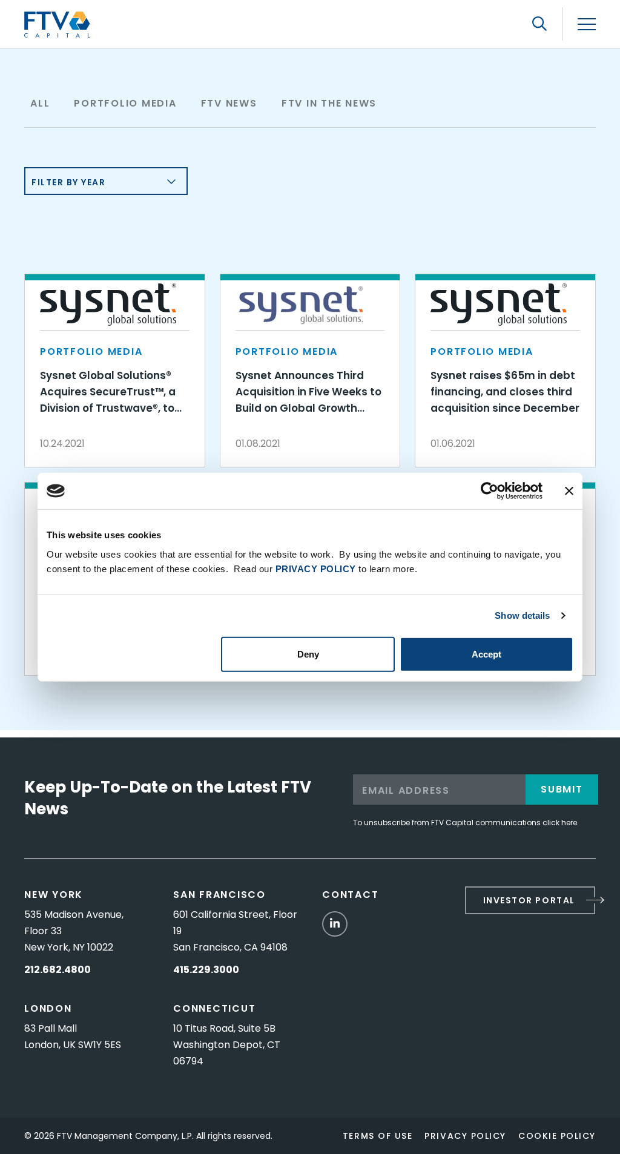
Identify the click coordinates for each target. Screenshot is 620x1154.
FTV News (229, 103)
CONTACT (350, 895)
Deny (308, 653)
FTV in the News (329, 103)
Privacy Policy (465, 1136)
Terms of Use (377, 1136)
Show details (522, 615)
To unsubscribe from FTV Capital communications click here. (466, 822)
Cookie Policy (557, 1136)
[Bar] (587, 24)
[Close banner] (569, 491)
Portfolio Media (125, 103)
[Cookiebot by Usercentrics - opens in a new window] (489, 491)
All (40, 103)
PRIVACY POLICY (315, 568)
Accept (486, 653)
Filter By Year (68, 182)
